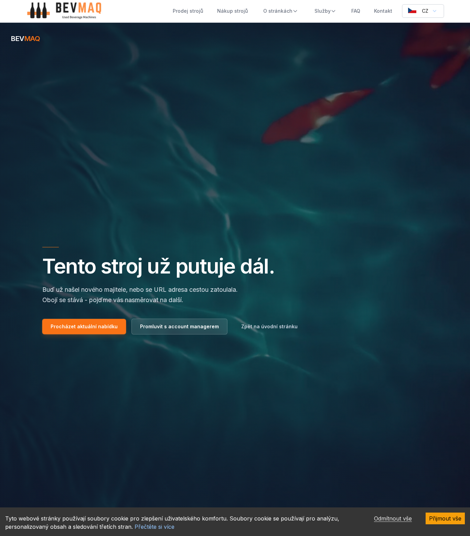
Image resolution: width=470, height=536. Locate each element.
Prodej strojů (188, 11)
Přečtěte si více (154, 526)
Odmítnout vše (393, 518)
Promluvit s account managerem (179, 326)
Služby (322, 11)
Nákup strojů (232, 11)
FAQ (355, 11)
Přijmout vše (445, 518)
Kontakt (383, 11)
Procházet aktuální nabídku (84, 326)
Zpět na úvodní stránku (269, 326)
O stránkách (277, 11)
